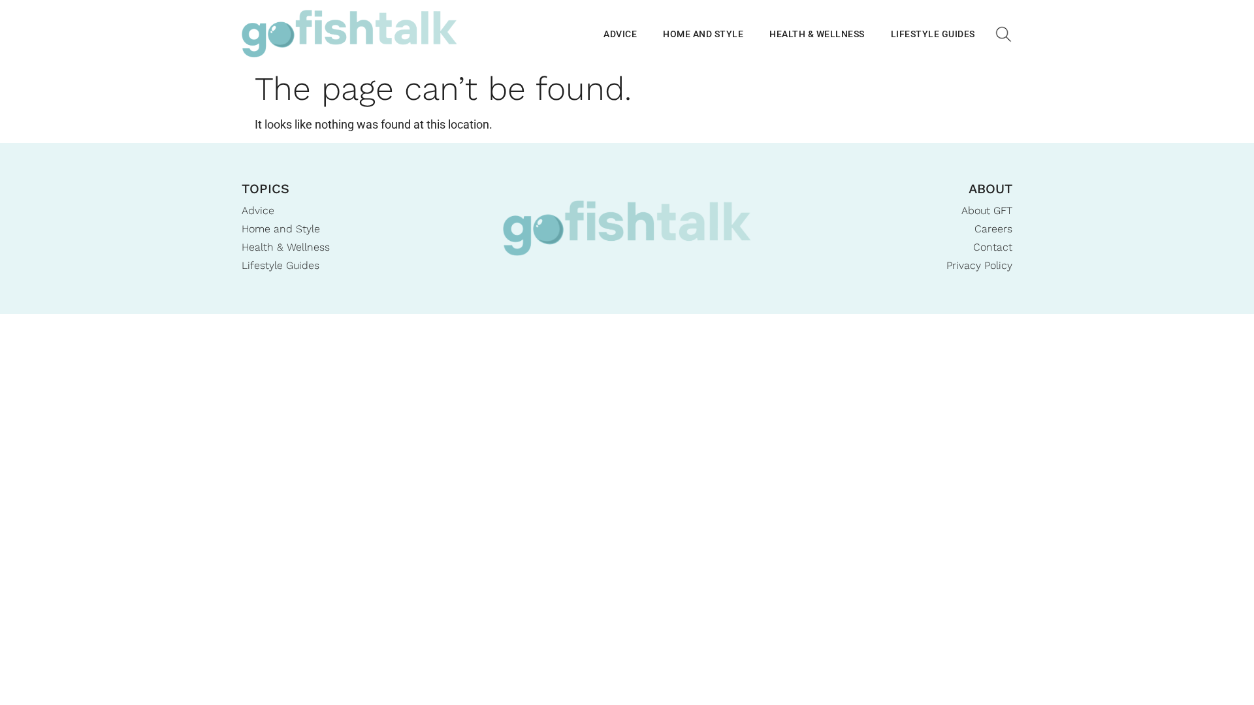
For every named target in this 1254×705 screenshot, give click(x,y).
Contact (992, 247)
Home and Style (703, 34)
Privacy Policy (979, 265)
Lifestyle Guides (933, 34)
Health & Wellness (817, 34)
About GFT (986, 210)
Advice (620, 34)
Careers (993, 229)
